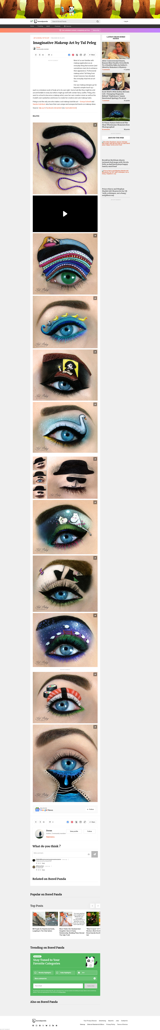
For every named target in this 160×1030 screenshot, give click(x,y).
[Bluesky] (46, 1025)
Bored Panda (39, 1021)
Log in (126, 21)
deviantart (57, 108)
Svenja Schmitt (85, 102)
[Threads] (50, 1025)
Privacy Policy (110, 1024)
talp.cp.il (42, 108)
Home (32, 26)
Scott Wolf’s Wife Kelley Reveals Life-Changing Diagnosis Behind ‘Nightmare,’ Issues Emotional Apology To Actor (115, 95)
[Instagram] (36, 1025)
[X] (43, 1025)
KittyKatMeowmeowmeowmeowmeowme (48, 859)
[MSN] (53, 1025)
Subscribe (90, 986)
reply (43, 863)
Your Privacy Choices (90, 1020)
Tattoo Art (45, 38)
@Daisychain (40, 866)
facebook (49, 108)
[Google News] (56, 1025)
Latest (48, 26)
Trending (40, 26)
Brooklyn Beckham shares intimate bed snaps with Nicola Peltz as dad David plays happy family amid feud (115, 163)
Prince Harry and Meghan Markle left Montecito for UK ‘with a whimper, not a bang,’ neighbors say (114, 192)
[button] (92, 906)
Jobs (117, 1020)
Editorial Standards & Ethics (95, 1024)
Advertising (102, 1020)
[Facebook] (33, 1025)
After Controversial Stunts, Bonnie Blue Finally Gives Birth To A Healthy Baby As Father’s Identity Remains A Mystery (115, 64)
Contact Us (124, 1020)
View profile (74, 831)
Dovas (38, 47)
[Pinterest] (40, 1025)
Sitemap (82, 1024)
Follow (89, 831)
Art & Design (37, 38)
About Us (111, 1020)
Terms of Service (122, 1024)
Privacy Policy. (62, 992)
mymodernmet (70, 108)
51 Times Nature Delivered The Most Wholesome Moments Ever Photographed (116, 125)
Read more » (50, 837)
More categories (41, 978)
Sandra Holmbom (39, 104)
